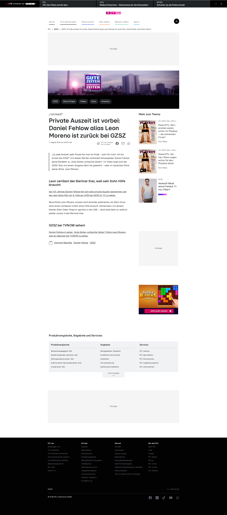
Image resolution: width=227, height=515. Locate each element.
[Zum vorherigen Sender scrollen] (216, 3)
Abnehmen (104, 359)
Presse (151, 454)
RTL (49, 29)
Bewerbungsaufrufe (55, 464)
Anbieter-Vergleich (89, 477)
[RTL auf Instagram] (157, 497)
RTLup (150, 460)
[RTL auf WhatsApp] (177, 497)
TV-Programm (53, 450)
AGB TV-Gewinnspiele (123, 464)
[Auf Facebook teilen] (117, 143)
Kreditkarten (86, 464)
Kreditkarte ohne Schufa (110, 355)
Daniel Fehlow (80, 243)
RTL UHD (51, 467)
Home (50, 489)
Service (118, 443)
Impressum (119, 450)
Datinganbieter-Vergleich (110, 351)
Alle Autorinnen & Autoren (58, 457)
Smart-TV (52, 471)
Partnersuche (86, 454)
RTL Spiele (152, 457)
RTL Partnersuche (147, 359)
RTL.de (51, 443)
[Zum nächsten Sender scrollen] (221, 3)
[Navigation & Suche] (176, 21)
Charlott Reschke (63, 243)
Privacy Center (120, 454)
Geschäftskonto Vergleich (91, 460)
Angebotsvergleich (89, 471)
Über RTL (152, 447)
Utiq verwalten (121, 471)
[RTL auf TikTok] (164, 497)
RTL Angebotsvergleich (149, 363)
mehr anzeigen (113, 373)
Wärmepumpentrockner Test (62, 359)
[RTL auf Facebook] (150, 497)
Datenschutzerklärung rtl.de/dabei (129, 467)
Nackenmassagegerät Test (61, 351)
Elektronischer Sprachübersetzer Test (66, 363)
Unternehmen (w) (88, 474)
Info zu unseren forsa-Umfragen (127, 474)
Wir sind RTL (153, 443)
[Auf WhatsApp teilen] (128, 143)
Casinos (84, 447)
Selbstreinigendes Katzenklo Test (64, 355)
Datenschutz (120, 457)
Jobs (150, 450)
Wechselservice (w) (89, 467)
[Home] (113, 13)
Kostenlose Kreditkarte (109, 367)
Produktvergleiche (88, 457)
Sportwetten (86, 450)
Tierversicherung (107, 363)
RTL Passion (153, 471)
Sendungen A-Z (54, 447)
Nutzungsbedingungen (124, 460)
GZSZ (56, 29)
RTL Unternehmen (147, 367)
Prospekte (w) (86, 481)
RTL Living (152, 467)
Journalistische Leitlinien (58, 460)
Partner (84, 443)
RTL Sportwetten (146, 355)
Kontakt (118, 447)
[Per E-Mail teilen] (123, 143)
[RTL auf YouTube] (170, 497)
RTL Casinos (144, 351)
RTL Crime (152, 464)
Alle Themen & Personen (58, 454)
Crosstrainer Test (58, 367)
